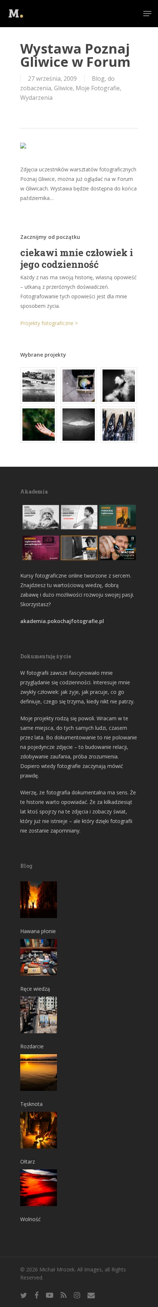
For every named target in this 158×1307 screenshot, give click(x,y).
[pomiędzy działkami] (39, 424)
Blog (98, 78)
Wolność (30, 1219)
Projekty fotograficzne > (49, 323)
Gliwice (63, 88)
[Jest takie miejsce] (119, 424)
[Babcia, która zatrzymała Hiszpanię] (39, 385)
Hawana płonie (38, 931)
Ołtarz (27, 1161)
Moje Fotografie (98, 88)
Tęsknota (31, 1103)
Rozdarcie (32, 1046)
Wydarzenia (36, 98)
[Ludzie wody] (119, 385)
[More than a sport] (79, 424)
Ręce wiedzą (35, 988)
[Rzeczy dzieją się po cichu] (79, 385)
